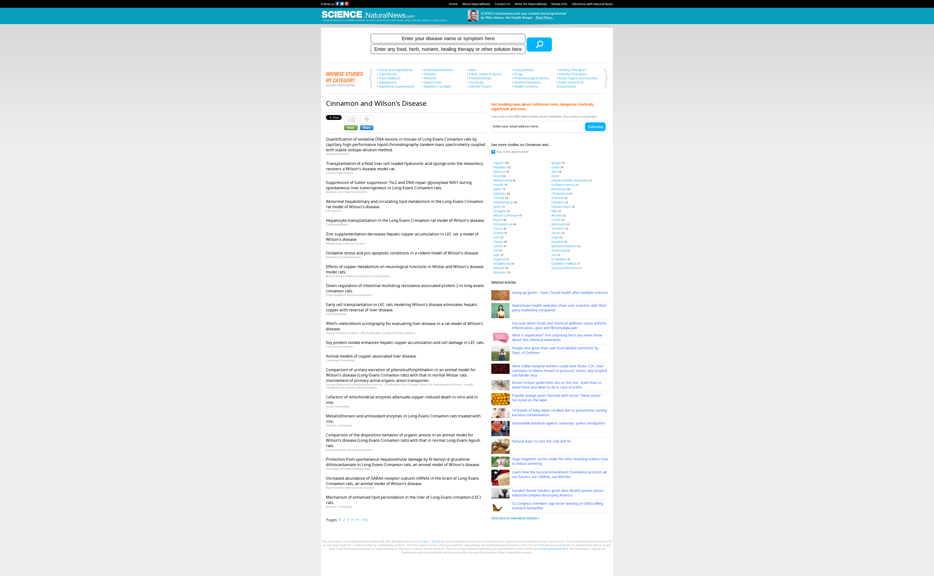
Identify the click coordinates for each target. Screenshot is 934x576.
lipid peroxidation (564, 246)
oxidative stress (563, 184)
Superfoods (388, 74)
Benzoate (558, 224)
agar (496, 254)
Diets (472, 70)
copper (498, 163)
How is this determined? (512, 151)
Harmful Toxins (480, 86)
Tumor (498, 241)
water (497, 189)
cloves (556, 233)
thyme (498, 219)
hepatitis (499, 167)
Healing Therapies (572, 70)
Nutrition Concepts (437, 86)
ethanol (498, 268)
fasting (498, 233)
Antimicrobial (502, 180)
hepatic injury (561, 206)
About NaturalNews (476, 4)
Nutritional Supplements (396, 86)
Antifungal (558, 250)
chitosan (557, 198)
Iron (496, 237)
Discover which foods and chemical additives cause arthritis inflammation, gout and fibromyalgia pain (559, 325)
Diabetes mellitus (564, 263)
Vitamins (430, 74)
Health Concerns (526, 86)
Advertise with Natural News (592, 4)
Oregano (499, 211)
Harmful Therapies (573, 74)
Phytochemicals (480, 78)
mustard (557, 241)
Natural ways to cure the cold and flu (541, 441)
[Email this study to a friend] (351, 117)
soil (495, 250)
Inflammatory (503, 202)
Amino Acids (433, 82)
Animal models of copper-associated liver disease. (371, 356)
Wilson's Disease (505, 215)
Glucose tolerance (564, 268)
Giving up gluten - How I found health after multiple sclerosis (560, 292)
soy (554, 254)
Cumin (556, 219)
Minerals (430, 78)
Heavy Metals (524, 70)
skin (554, 171)
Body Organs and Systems (578, 78)
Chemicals (476, 82)
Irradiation (559, 259)
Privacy (423, 541)
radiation (557, 202)
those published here (554, 548)
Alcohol (556, 215)
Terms (435, 541)
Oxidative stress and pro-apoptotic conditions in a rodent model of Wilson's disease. (402, 253)
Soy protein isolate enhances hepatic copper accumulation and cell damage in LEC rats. (405, 342)
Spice (497, 206)
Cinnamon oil (502, 224)
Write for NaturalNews (531, 4)
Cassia (498, 228)
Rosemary (558, 189)
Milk (554, 211)
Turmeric (558, 228)
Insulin (498, 184)
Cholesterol (559, 193)
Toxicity (498, 198)
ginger (556, 163)
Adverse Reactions (527, 82)
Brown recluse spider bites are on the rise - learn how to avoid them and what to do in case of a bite (556, 384)
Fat (553, 176)
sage (555, 237)
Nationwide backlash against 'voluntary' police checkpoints (558, 423)
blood (497, 176)
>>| (364, 519)
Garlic (555, 167)
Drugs (518, 74)
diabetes (499, 193)
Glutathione (502, 263)
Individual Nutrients (438, 70)
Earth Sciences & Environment (570, 84)
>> (357, 519)
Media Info (559, 4)
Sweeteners (388, 82)
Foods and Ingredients (396, 70)
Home (453, 4)
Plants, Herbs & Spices (485, 74)
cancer (498, 246)
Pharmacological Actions (531, 78)
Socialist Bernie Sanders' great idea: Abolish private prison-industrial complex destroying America (558, 492)
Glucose (499, 171)
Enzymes (500, 272)
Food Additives (390, 78)
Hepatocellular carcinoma (569, 180)
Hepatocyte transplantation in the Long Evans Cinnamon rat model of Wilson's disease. (405, 220)
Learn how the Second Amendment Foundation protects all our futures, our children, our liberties (559, 474)
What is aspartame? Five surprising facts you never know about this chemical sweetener (557, 337)
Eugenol (499, 259)
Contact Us (502, 4)
